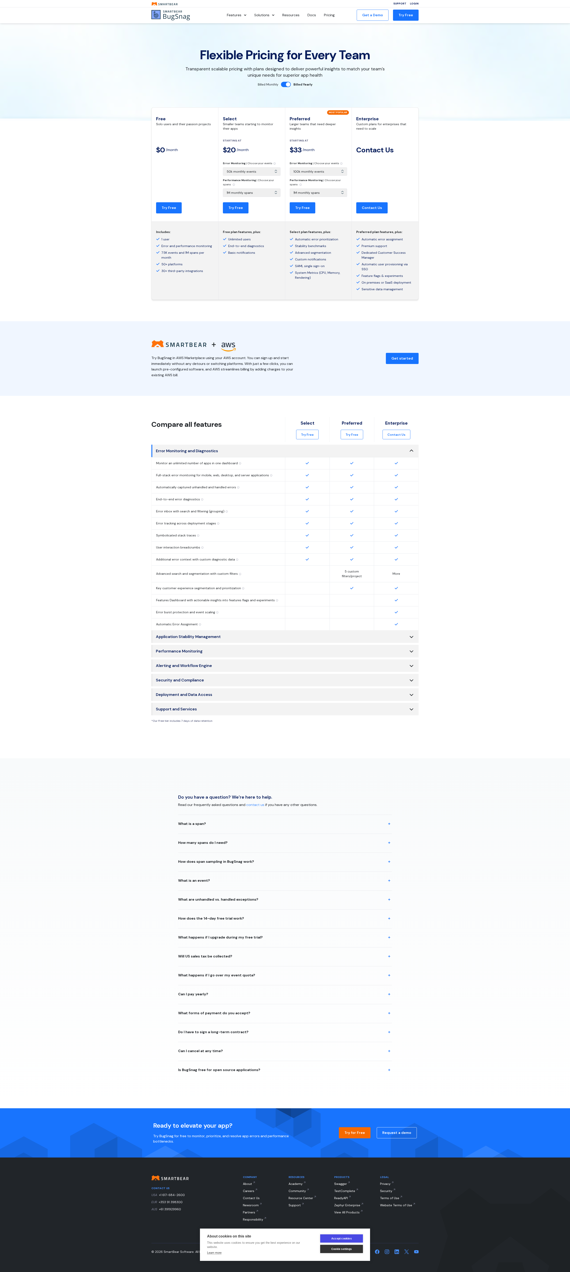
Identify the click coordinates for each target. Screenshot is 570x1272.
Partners (249, 1212)
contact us (255, 804)
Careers (248, 1191)
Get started (402, 358)
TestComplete (344, 1191)
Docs (311, 15)
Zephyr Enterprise (347, 1205)
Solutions (261, 15)
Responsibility (253, 1219)
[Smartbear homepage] (164, 3)
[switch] (286, 84)
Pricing (329, 15)
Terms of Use (389, 1198)
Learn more (214, 1252)
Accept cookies (341, 1238)
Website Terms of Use (396, 1205)
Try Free (406, 15)
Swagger (340, 1184)
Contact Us (372, 207)
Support (399, 3)
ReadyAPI (341, 1198)
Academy (296, 1184)
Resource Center (301, 1198)
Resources (290, 15)
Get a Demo (372, 15)
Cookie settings (341, 1249)
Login (414, 3)
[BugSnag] (178, 15)
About (247, 1184)
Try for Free (354, 1132)
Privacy (385, 1184)
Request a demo (396, 1132)
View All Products (347, 1212)
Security (386, 1191)
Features (234, 15)
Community (297, 1191)
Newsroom (251, 1205)
